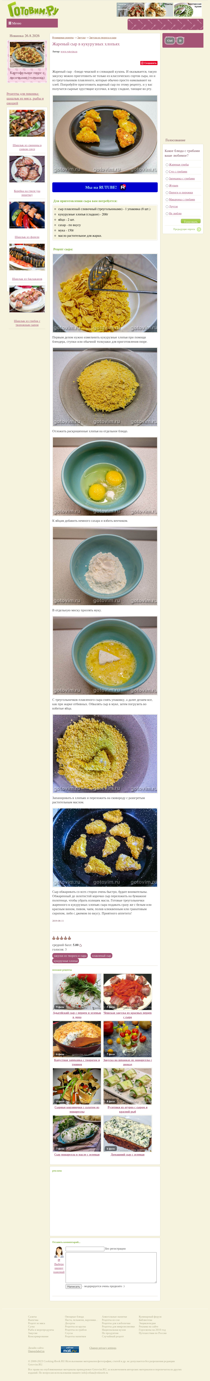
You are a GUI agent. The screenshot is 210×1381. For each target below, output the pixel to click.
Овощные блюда (74, 1316)
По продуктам (110, 1333)
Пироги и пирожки (181, 192)
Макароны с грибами (182, 199)
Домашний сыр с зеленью (128, 1154)
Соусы (69, 1333)
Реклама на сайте (148, 1326)
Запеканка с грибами (182, 178)
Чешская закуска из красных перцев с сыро (128, 1015)
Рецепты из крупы (75, 1326)
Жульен (173, 185)
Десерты (70, 1323)
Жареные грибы (179, 164)
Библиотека (145, 1319)
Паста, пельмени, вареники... (81, 1319)
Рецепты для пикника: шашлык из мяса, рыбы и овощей (25, 98)
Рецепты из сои (111, 1319)
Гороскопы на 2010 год (152, 1329)
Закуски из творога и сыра (70, 956)
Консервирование (38, 1336)
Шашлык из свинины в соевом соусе (27, 147)
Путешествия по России (153, 1333)
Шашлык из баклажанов (27, 279)
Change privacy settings (102, 1347)
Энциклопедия (147, 1323)
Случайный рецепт (113, 1336)
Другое (173, 206)
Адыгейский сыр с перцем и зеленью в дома (77, 1015)
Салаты (32, 1316)
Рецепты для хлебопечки (116, 1323)
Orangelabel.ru (36, 1351)
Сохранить (150, 62)
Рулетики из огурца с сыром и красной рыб (127, 1109)
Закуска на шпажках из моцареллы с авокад (127, 1062)
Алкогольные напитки (114, 1316)
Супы (31, 1326)
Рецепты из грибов (76, 1329)
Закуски (81, 37)
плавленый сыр (101, 956)
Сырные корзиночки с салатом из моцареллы (77, 1109)
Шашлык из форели (27, 237)
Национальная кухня (114, 1329)
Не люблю (175, 213)
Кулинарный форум (150, 1316)
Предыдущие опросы (184, 229)
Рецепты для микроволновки (118, 1326)
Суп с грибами (178, 171)
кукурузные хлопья (66, 961)
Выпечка (33, 1319)
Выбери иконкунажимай (59, 1266)
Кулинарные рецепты (63, 37)
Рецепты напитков (75, 1336)
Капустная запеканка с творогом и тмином (77, 1062)
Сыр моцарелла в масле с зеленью (77, 1154)
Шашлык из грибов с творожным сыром (27, 323)
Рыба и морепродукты (41, 1329)
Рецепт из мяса (36, 1323)
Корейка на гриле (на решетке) (27, 193)
